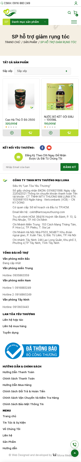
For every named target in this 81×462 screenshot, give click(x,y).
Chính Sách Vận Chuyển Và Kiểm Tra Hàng (31, 397)
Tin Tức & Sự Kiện (14, 422)
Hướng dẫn (10, 448)
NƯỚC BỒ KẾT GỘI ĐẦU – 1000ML (59, 118)
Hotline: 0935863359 (16, 275)
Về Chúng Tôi (11, 429)
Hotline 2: (17, 294)
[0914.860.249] (74, 444)
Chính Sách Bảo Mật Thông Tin (23, 404)
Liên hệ (7, 435)
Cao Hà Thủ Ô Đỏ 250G (20, 119)
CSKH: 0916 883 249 (17, 3)
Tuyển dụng (10, 332)
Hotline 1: (17, 287)
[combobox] (42, 71)
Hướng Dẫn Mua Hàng (17, 384)
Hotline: (16, 307)
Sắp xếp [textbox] (22, 71)
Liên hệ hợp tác (13, 319)
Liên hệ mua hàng (14, 326)
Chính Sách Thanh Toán (19, 378)
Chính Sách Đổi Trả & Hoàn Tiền (24, 391)
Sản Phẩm (30, 42)
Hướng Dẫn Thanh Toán (18, 372)
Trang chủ (12, 42)
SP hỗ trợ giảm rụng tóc (58, 42)
